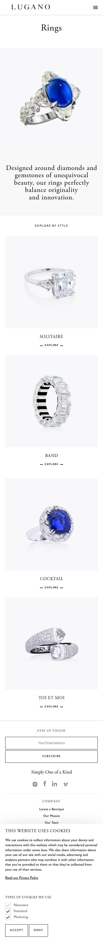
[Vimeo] (65, 783)
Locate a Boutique (51, 809)
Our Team (51, 823)
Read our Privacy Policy (21, 878)
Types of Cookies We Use (28, 897)
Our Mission (51, 816)
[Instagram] (35, 783)
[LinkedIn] (54, 783)
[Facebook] (44, 783)
